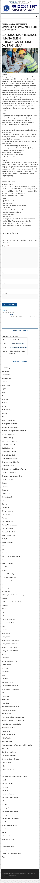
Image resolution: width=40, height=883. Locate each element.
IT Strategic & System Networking (13, 595)
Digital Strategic (7, 497)
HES (3, 546)
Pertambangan (6, 713)
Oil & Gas (5, 678)
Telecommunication (8, 839)
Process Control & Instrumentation (13, 720)
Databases (5, 486)
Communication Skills (8, 455)
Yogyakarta (5, 857)
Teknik (4, 832)
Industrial (5, 567)
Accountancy (6, 368)
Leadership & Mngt (8, 623)
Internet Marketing (8, 574)
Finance (4, 518)
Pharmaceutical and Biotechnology (13, 717)
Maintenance (6, 633)
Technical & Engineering (9, 825)
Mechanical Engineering (9, 661)
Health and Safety (7, 542)
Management (6, 637)
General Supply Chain (8, 535)
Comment (5, 246)
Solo (3, 801)
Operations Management (10, 685)
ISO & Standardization (9, 577)
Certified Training (7, 437)
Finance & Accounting (9, 521)
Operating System (7, 682)
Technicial (5, 829)
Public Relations (7, 741)
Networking (5, 671)
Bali (3, 396)
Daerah (4, 483)
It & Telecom (6, 591)
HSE (3, 549)
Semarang (5, 787)
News (3, 675)
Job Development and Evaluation (12, 602)
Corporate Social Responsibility (12, 476)
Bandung (4, 403)
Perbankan (5, 703)
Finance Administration (9, 525)
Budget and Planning (8, 420)
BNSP (3, 417)
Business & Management (10, 427)
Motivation (5, 668)
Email (4, 283)
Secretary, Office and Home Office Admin (15, 776)
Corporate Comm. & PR (9, 472)
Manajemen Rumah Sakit (10, 651)
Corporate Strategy (8, 479)
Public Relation (6, 738)
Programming (6, 731)
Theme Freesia (22, 873)
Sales (3, 766)
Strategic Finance (7, 808)
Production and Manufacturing (11, 724)
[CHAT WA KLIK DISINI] (20, 5)
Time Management (8, 846)
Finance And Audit (7, 528)
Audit (3, 392)
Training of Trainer (7, 850)
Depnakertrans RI (7, 493)
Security (4, 780)
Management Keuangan (9, 644)
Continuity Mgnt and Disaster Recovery (14, 469)
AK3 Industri (6, 375)
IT (2, 584)
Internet (4, 570)
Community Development (10, 458)
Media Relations (7, 665)
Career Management (8, 434)
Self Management (7, 783)
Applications (6, 385)
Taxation (4, 822)
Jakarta (4, 598)
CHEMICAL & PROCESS (9, 441)
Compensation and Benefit (10, 462)
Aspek (4, 389)
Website (4, 293)
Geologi (4, 539)
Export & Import (7, 514)
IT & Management (7, 588)
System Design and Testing (10, 818)
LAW (3, 616)
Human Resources (7, 560)
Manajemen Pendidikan (9, 647)
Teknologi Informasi (8, 836)
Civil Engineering (7, 448)
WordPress (30, 873)
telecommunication (8, 843)
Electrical (5, 500)
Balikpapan (5, 399)
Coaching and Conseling (9, 451)
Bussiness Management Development (14, 431)
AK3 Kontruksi (6, 378)
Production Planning (8, 727)
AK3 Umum (5, 382)
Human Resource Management (11, 556)
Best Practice (6, 410)
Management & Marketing (10, 640)
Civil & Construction (8, 444)
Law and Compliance (8, 619)
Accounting (5, 371)
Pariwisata (5, 699)
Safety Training (6, 762)
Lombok (4, 630)
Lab (3, 612)
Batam (4, 406)
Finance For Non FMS (8, 532)
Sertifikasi (5, 790)
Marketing (5, 654)
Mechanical (5, 658)
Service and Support (8, 794)
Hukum (4, 553)
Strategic (5, 804)
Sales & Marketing (8, 769)
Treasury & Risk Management (11, 853)
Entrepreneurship (7, 511)
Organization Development (10, 689)
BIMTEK (4, 413)
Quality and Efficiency (9, 752)
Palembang (5, 696)
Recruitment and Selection (10, 759)
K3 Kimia (5, 605)
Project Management (8, 734)
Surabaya (5, 815)
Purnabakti (5, 748)
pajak (3, 692)
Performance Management (10, 706)
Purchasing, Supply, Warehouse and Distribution (17, 745)
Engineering (5, 507)
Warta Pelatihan (7, 873)
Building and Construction (10, 424)
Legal (3, 626)
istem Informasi (7, 581)
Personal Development (9, 710)
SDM (3, 773)
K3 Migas (5, 609)
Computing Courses (8, 465)
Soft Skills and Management (11, 797)
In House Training (7, 563)
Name (4, 273)
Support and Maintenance (10, 811)
